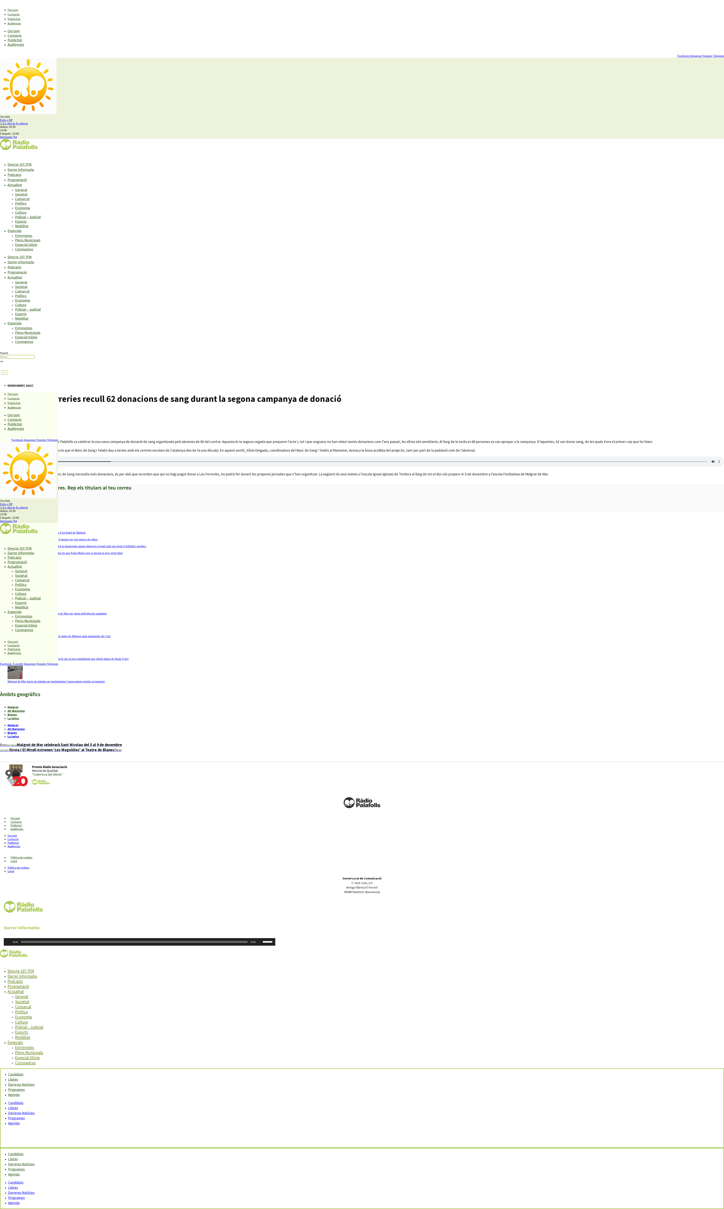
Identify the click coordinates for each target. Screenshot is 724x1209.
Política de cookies (21, 857)
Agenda (14, 1094)
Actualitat (15, 185)
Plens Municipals (27, 240)
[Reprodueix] (9, 942)
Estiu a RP (6, 120)
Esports (21, 221)
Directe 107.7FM (19, 164)
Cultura (20, 212)
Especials (14, 230)
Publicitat (14, 19)
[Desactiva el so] (260, 942)
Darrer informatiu (21, 169)
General (21, 190)
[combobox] (17, 357)
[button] (4, 373)
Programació (17, 180)
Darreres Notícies (21, 1113)
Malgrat (13, 707)
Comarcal (22, 199)
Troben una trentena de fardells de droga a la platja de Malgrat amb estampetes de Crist (59, 636)
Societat (21, 194)
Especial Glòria (26, 244)
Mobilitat (21, 226)
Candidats (15, 1103)
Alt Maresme (16, 711)
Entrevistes (23, 235)
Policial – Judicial (28, 217)
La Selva (13, 718)
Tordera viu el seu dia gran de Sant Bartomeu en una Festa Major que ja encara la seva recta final (65, 553)
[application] (139, 942)
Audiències (14, 23)
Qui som (13, 10)
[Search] (1, 361)
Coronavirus (24, 249)
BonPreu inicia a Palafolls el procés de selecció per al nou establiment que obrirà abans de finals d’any (68, 658)
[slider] (268, 941)
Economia (22, 208)
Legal (14, 861)
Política (20, 203)
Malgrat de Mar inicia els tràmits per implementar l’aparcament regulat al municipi (56, 681)
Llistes (13, 1108)
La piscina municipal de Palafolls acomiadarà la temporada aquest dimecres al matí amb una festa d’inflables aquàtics (77, 546)
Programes (16, 1118)
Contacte (14, 14)
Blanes (12, 714)
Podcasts (14, 174)
